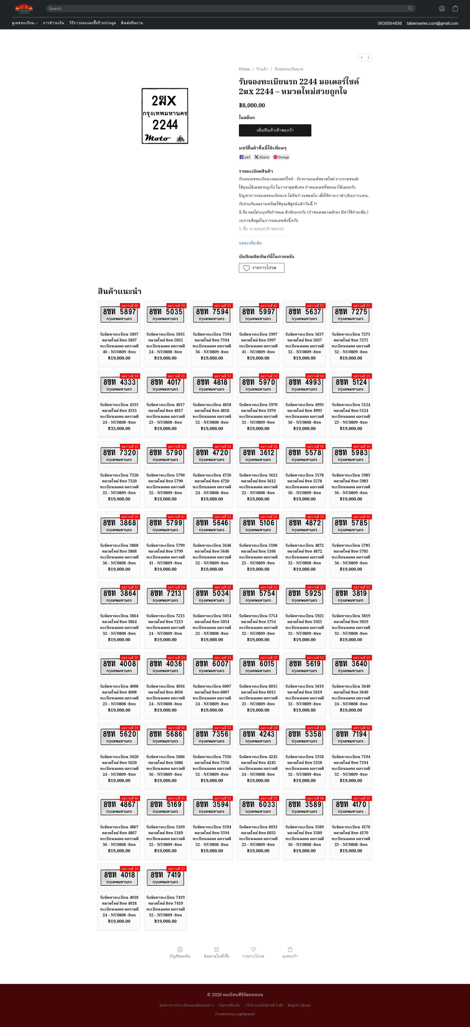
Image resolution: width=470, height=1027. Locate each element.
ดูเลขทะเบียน (23, 23)
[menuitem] (361, 57)
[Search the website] (410, 8)
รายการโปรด (253, 956)
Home (244, 69)
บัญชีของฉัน (180, 956)
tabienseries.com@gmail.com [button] (432, 23)
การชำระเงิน (53, 23)
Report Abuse (299, 1005)
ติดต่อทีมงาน (132, 23)
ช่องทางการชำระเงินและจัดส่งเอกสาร (186, 1005)
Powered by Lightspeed (235, 1014)
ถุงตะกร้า (290, 956)
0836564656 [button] (390, 23)
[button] (24, 8)
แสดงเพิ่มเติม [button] (250, 243)
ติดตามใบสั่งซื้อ (216, 956)
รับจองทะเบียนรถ (289, 69)
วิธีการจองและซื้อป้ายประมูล (92, 23)
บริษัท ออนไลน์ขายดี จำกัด (264, 1005)
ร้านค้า (262, 69)
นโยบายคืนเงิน (229, 1005)
